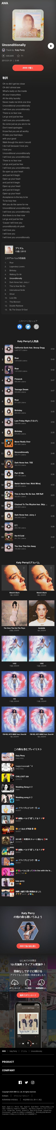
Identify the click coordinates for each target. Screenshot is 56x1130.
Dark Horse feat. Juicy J (19, 282)
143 (14, 699)
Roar (12, 262)
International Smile (17, 290)
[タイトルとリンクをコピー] (36, 326)
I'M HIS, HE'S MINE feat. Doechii (14, 734)
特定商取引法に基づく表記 (32, 1099)
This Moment (15, 301)
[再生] (51, 46)
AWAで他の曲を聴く (28, 946)
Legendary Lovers (17, 266)
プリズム (19, 248)
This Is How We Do (17, 286)
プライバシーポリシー (21, 1096)
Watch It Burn (14, 592)
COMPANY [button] (8, 1070)
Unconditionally (36, 1051)
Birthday (13, 270)
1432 (14, 663)
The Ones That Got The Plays (14, 628)
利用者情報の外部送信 (10, 1099)
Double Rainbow (16, 305)
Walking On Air (16, 274)
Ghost (12, 294)
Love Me (13, 298)
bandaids (41, 628)
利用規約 (5, 1096)
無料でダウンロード (28, 995)
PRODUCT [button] (8, 1061)
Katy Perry (20, 49)
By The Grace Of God (18, 309)
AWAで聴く (28, 67)
